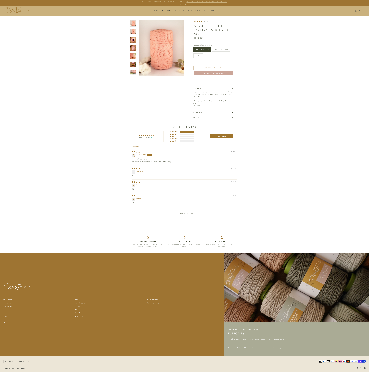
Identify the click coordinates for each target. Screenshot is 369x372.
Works (5, 319)
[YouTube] (365, 368)
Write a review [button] (221, 136)
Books (5, 313)
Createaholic (10, 368)
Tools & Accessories (9, 306)
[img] (136, 152)
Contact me (78, 313)
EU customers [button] (152, 300)
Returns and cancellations (154, 303)
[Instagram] (361, 368)
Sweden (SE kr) (180, 4)
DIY (4, 310)
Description (197, 88)
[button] (158, 11)
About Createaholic (80, 303)
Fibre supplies (7, 303)
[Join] (363, 343)
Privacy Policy (261, 348)
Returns (199, 117)
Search (22, 368)
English (192, 4)
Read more (196, 105)
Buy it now (213, 81)
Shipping (199, 112)
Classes (5, 316)
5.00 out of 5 (152, 135)
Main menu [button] (7, 300)
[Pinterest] (357, 368)
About (5, 323)
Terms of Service (272, 348)
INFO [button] (77, 300)
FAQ (76, 310)
